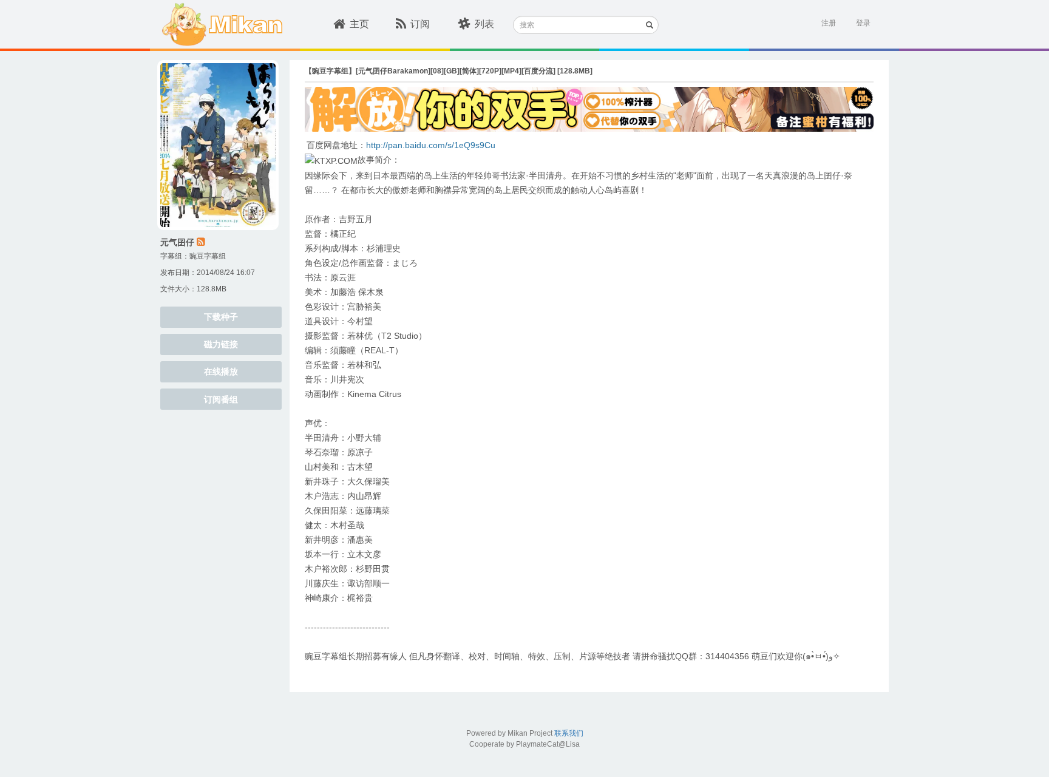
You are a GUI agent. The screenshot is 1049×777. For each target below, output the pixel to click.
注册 (828, 23)
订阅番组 (221, 399)
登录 (863, 23)
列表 (484, 24)
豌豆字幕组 (207, 256)
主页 (359, 24)
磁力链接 (221, 344)
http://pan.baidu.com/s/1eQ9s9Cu (430, 145)
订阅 (420, 24)
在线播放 (221, 371)
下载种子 (221, 317)
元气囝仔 (177, 242)
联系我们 (568, 733)
